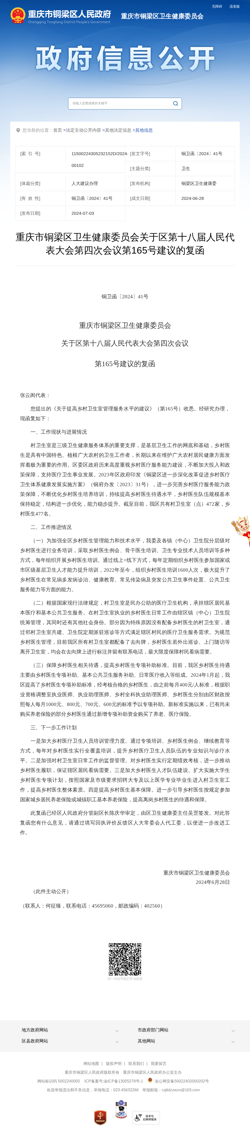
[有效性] (30, 198)
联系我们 (136, 1063)
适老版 (234, 6)
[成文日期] (140, 198)
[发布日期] (30, 213)
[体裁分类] (30, 183)
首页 (57, 130)
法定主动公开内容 (83, 130)
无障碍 (217, 6)
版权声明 (114, 1063)
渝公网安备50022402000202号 (181, 1081)
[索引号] (30, 153)
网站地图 (91, 1063)
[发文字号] (140, 153)
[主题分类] (140, 168)
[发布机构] (140, 183)
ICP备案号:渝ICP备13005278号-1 (113, 1081)
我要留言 (159, 1063)
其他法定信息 (118, 130)
